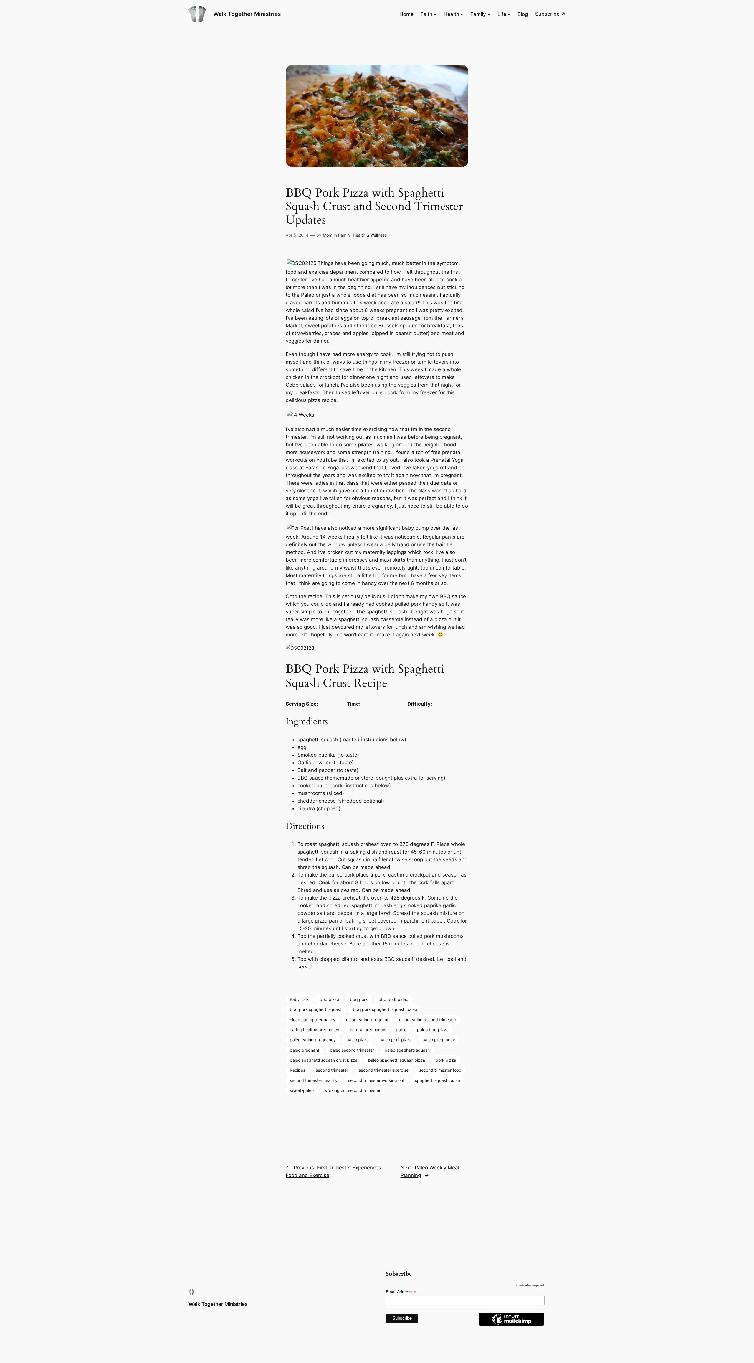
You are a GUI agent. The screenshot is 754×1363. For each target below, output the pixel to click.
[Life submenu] (508, 14)
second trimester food (440, 1069)
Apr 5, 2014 (297, 234)
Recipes (297, 1069)
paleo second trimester (352, 1049)
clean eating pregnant (367, 1019)
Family (344, 234)
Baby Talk (299, 999)
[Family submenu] (488, 14)
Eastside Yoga (322, 468)
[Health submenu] (461, 14)
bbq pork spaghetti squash (316, 1009)
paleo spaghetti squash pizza (396, 1059)
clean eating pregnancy (312, 1019)
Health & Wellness (370, 234)
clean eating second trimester (427, 1019)
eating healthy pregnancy (314, 1029)
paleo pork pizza (395, 1039)
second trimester (332, 1069)
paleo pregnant (304, 1049)
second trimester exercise (384, 1069)
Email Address (401, 1292)
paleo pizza (357, 1039)
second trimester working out (376, 1080)
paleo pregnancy (438, 1039)
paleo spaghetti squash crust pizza (324, 1059)
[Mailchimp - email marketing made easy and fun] (511, 1324)
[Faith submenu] (435, 14)
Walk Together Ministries (247, 13)
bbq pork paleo (393, 999)
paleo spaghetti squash (407, 1049)
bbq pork (359, 999)
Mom (327, 234)
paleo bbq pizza (433, 1029)
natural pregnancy (367, 1029)
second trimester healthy (314, 1080)
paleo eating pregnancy (313, 1039)
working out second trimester (352, 1090)
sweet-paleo (302, 1090)
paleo (401, 1029)
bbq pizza (329, 999)
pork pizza (446, 1059)
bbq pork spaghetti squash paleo (385, 1009)
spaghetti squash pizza (437, 1080)
